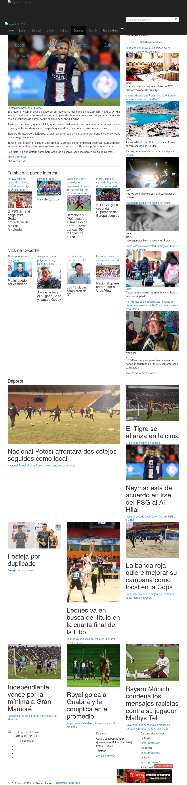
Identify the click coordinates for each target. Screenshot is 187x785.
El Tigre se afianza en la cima (143, 442)
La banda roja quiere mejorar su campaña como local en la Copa (150, 595)
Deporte (78, 30)
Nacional (36, 30)
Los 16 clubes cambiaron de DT (77, 258)
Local (22, 30)
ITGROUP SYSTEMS (68, 783)
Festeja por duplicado (20, 570)
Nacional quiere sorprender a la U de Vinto (108, 259)
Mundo (50, 30)
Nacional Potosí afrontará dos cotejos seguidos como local (41, 465)
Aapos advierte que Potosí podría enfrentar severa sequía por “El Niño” (151, 97)
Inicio (11, 30)
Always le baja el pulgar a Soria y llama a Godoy (46, 259)
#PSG (11, 157)
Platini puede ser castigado (17, 258)
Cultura (64, 30)
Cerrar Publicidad (163, 765)
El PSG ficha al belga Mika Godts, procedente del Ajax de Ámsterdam (19, 184)
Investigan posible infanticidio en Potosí (149, 202)
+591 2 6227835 (105, 756)
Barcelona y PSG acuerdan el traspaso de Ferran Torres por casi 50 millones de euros (78, 186)
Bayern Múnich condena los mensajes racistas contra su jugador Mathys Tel (148, 726)
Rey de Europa (46, 179)
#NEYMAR (20, 157)
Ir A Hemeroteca (152, 42)
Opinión (93, 30)
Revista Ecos (110, 30)
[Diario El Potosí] (64, 2)
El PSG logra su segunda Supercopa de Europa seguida (108, 182)
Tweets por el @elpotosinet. (142, 373)
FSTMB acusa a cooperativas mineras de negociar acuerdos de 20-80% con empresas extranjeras (152, 305)
